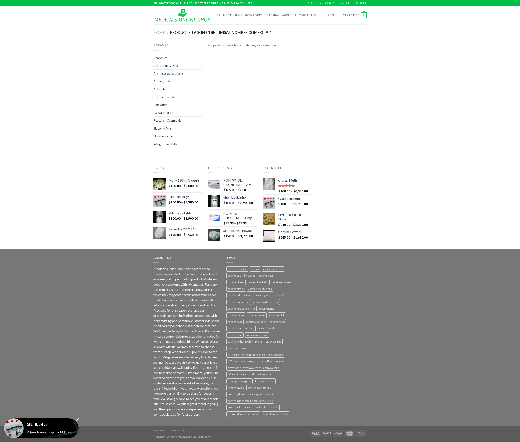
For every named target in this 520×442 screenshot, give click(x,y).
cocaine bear (266, 275)
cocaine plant (277, 321)
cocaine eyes (261, 295)
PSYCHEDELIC (164, 113)
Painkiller (160, 105)
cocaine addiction (273, 269)
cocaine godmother (239, 302)
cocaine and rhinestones (241, 275)
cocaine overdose (256, 321)
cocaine (255, 269)
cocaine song (235, 335)
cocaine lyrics (266, 308)
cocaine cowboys (281, 282)
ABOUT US (314, 3)
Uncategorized (163, 136)
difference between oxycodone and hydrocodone (256, 361)
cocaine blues (235, 282)
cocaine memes (256, 315)
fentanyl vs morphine (239, 381)
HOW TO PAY (253, 15)
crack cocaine (273, 341)
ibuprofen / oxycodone (275, 414)
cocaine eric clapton (239, 295)
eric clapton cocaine (262, 374)
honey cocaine (236, 387)
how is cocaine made (259, 387)
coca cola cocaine (237, 269)
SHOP (238, 15)
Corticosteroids (164, 97)
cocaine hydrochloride (266, 302)
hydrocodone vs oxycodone (243, 414)
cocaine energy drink (260, 288)
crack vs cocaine (237, 348)
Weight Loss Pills (165, 144)
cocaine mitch (277, 315)
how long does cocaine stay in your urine (250, 400)
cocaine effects (236, 288)
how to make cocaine (239, 407)
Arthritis (159, 89)
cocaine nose (235, 321)
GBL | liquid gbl (37, 424)
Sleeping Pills (162, 128)
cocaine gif (278, 295)
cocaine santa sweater (240, 328)
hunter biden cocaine (266, 407)
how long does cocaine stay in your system (251, 394)
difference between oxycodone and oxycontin (253, 368)
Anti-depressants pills (168, 73)
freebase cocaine (264, 381)
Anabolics (160, 58)
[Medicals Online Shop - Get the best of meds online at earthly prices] (182, 15)
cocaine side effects (268, 328)
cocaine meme (236, 315)
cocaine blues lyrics (257, 282)
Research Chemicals (167, 120)
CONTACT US (333, 3)
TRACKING (272, 15)
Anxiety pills (161, 81)
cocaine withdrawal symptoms (245, 341)
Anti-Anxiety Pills (165, 65)
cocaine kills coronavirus (241, 308)
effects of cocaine (237, 374)
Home (227, 15)
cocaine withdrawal (257, 335)
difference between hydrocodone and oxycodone (256, 354)
